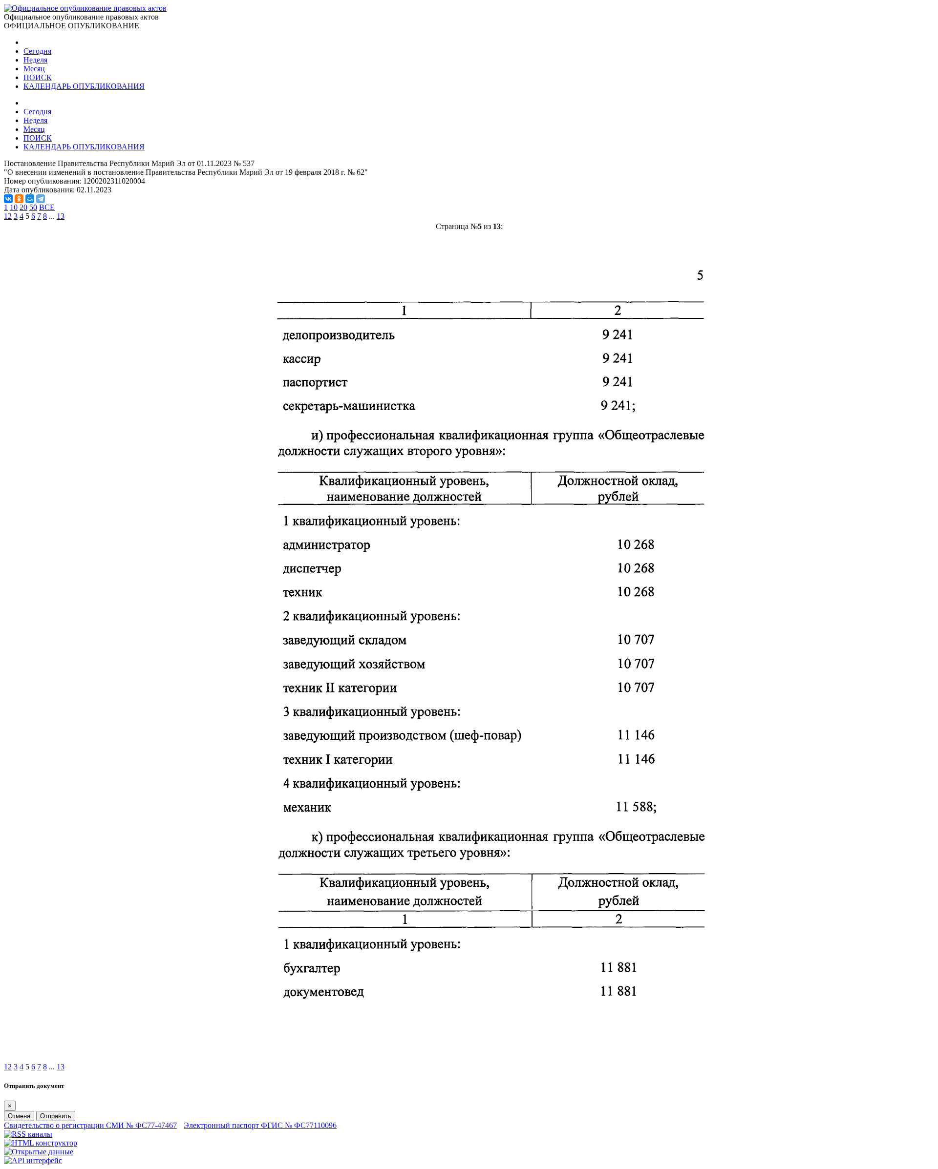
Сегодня (37, 51)
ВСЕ (47, 207)
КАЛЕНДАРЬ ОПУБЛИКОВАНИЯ (84, 86)
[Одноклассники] (19, 198)
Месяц (34, 68)
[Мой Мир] (29, 198)
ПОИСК (37, 77)
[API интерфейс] (33, 1160)
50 (33, 207)
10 (14, 207)
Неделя (35, 60)
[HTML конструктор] (40, 1143)
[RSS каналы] (28, 1134)
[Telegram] (40, 198)
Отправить (55, 1116)
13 (60, 216)
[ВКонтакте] (8, 198)
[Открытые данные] (38, 1152)
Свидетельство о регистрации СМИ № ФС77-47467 (90, 1125)
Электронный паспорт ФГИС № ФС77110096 (260, 1125)
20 (23, 207)
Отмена (19, 1116)
